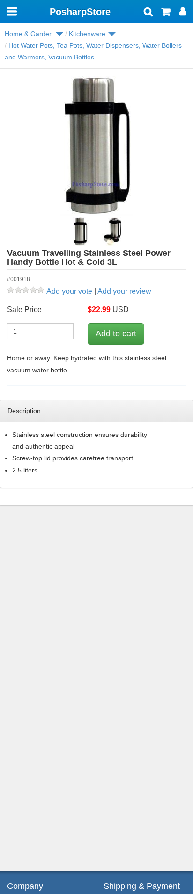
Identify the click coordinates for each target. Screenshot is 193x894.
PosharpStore (80, 12)
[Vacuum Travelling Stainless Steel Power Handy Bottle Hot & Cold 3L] (96, 146)
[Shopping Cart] (166, 12)
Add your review (124, 291)
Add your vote (69, 291)
